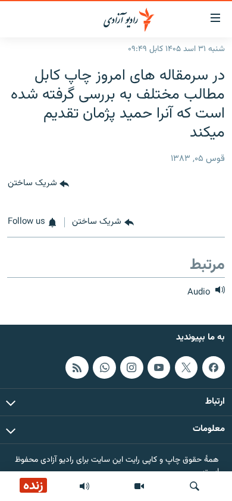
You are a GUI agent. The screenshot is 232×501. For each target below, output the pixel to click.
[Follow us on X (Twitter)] (186, 367)
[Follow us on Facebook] (213, 367)
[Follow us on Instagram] (131, 367)
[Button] (38, 184)
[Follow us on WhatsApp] (104, 367)
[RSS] (76, 367)
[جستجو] (194, 486)
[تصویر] (139, 486)
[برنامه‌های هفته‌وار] (84, 486)
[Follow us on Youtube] (159, 367)
